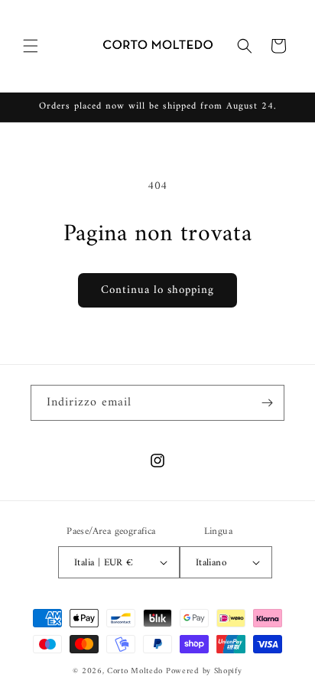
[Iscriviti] (267, 403)
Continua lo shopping (157, 290)
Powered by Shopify (204, 671)
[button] (30, 46)
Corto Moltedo (135, 671)
